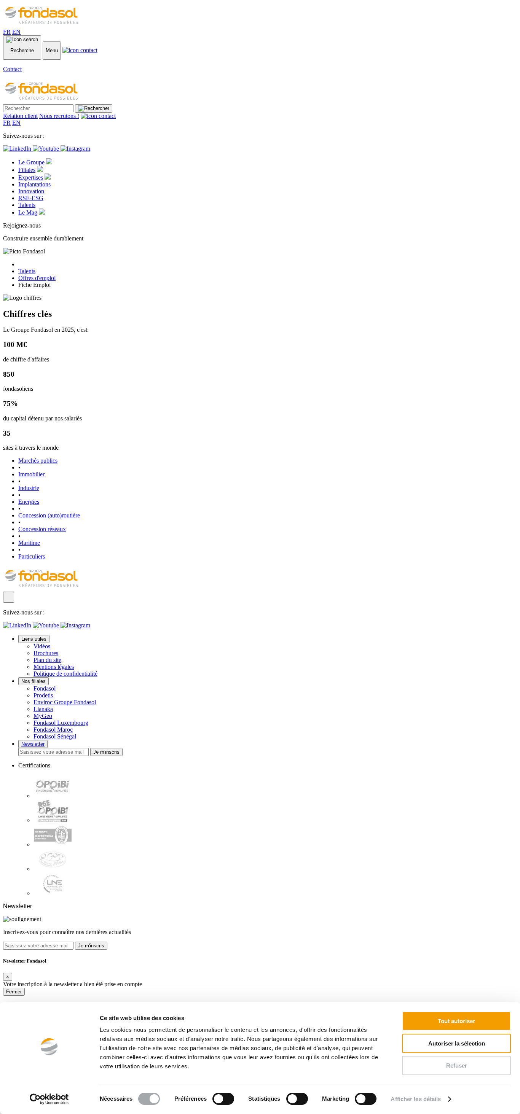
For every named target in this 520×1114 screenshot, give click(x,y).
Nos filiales (33, 681)
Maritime (29, 542)
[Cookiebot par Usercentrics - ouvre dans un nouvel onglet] (49, 1099)
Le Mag (27, 212)
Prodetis (43, 695)
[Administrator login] (8, 597)
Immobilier (31, 474)
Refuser (456, 1065)
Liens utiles (33, 639)
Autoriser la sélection (456, 1043)
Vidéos (41, 646)
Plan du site (47, 660)
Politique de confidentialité (65, 673)
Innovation (31, 191)
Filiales (26, 170)
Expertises (30, 177)
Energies (28, 501)
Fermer (14, 992)
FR (7, 32)
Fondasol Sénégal (54, 736)
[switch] (223, 1099)
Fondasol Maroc (53, 729)
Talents (26, 205)
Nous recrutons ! (59, 116)
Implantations (34, 184)
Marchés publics (37, 460)
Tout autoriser (456, 1021)
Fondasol (44, 688)
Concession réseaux (42, 529)
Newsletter (33, 744)
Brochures (45, 653)
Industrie (28, 488)
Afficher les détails (416, 1099)
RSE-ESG (30, 198)
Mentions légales (53, 667)
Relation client (20, 116)
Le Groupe (31, 162)
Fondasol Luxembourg (60, 722)
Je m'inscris (106, 752)
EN (16, 32)
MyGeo (42, 716)
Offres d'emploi (37, 278)
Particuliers (31, 556)
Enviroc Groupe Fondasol (64, 702)
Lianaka (43, 709)
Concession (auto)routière (49, 515)
